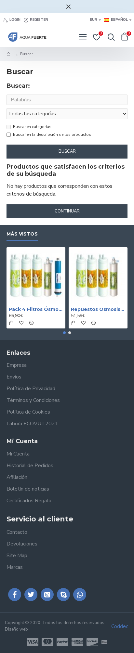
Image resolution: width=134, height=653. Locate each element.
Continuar (67, 211)
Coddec (119, 626)
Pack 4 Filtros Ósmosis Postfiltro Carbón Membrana (36, 309)
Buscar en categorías (32, 126)
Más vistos (22, 234)
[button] (64, 332)
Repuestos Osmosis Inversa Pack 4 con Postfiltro (98, 309)
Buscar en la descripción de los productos (52, 134)
